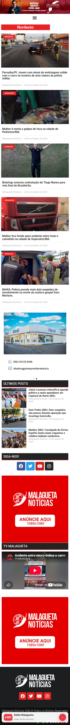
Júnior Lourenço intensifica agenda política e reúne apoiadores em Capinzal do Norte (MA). (48, 392)
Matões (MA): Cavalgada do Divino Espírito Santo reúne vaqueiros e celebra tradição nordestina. (48, 433)
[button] (34, 17)
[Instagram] (49, 466)
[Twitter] (30, 466)
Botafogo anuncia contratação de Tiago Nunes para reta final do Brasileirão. (33, 184)
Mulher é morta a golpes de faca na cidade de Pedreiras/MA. (30, 130)
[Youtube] (40, 466)
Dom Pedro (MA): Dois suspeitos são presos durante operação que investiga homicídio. (47, 413)
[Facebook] (21, 466)
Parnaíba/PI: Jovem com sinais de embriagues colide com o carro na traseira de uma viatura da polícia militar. (34, 75)
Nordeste (25, 27)
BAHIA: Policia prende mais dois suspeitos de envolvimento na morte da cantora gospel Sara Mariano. (30, 292)
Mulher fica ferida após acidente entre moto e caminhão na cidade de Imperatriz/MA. (30, 237)
